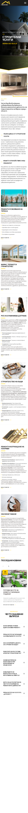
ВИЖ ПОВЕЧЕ (6, 238)
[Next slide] (8, 566)
